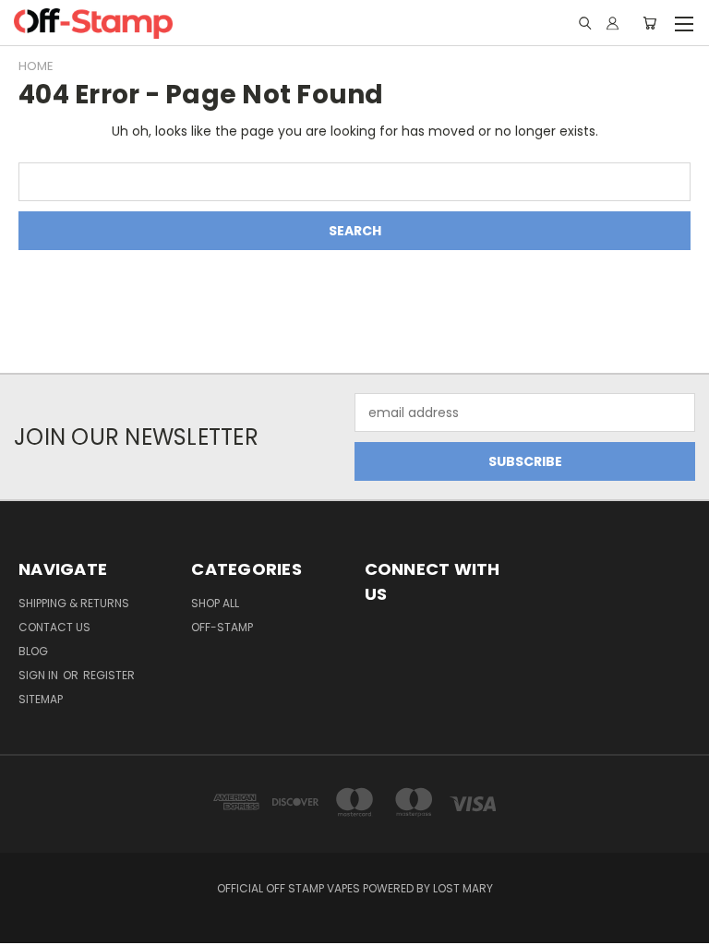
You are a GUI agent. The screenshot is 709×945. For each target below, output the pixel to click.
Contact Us (54, 627)
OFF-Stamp (222, 627)
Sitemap (40, 699)
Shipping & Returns (73, 603)
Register (109, 675)
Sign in (39, 675)
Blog (33, 651)
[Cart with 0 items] (649, 23)
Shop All (215, 603)
